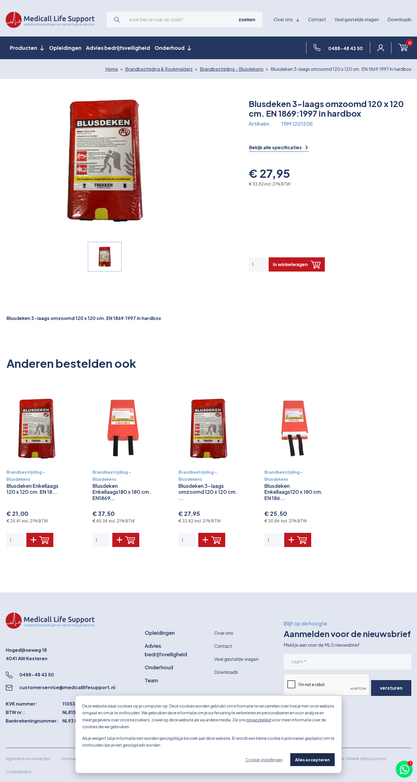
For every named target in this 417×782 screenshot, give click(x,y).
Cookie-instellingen (264, 759)
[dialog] (208, 734)
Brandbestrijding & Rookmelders (159, 69)
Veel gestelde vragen (356, 19)
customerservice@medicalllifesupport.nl (67, 687)
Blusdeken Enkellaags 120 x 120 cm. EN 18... (32, 489)
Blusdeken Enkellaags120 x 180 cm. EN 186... (293, 492)
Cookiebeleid (18, 771)
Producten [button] (24, 47)
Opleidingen (65, 47)
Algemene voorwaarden (28, 758)
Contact (317, 19)
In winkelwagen (290, 264)
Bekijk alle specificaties (276, 147)
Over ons (284, 19)
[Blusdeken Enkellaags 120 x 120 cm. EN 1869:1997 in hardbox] (37, 428)
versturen (391, 688)
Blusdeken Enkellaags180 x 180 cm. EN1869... (121, 492)
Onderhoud (159, 667)
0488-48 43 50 (36, 675)
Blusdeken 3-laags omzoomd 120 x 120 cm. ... (207, 492)
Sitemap (69, 758)
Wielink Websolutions (366, 758)
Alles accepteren (312, 759)
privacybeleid (258, 719)
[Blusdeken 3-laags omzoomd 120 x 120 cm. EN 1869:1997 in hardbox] (208, 428)
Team (151, 680)
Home (111, 69)
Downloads (399, 19)
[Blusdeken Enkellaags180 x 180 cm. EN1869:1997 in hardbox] (122, 428)
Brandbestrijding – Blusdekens (232, 69)
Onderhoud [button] (170, 47)
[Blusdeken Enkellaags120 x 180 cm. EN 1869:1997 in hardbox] (294, 428)
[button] (117, 19)
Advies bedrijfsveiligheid (118, 47)
